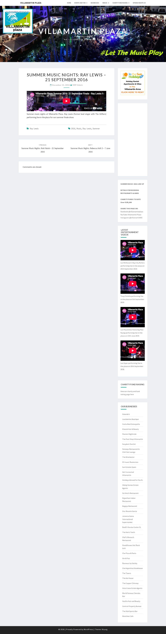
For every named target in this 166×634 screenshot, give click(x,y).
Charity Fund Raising (120, 3)
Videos (104, 3)
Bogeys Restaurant (129, 506)
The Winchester (128, 457)
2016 (73, 128)
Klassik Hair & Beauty (130, 429)
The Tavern (126, 573)
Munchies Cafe (127, 616)
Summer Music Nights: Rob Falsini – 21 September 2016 (42, 148)
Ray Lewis (34, 128)
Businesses (95, 3)
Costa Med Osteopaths (131, 424)
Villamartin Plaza (30, 2)
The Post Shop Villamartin (132, 439)
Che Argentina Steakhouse (132, 568)
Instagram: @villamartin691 (131, 218)
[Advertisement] (132, 139)
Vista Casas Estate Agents (132, 588)
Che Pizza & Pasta (129, 553)
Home (69, 3)
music (78, 128)
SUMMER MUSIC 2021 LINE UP (132, 184)
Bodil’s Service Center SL (131, 527)
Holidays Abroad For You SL (132, 480)
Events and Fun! (80, 3)
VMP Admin (77, 85)
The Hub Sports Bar (129, 611)
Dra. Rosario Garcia (129, 511)
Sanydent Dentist (129, 444)
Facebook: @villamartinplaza (131, 211)
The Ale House (127, 578)
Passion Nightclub (129, 434)
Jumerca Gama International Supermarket (128, 519)
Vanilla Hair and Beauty (131, 601)
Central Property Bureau (131, 606)
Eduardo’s (126, 414)
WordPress (88, 629)
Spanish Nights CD (139, 3)
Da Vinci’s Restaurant (130, 493)
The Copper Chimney (130, 583)
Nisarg (105, 629)
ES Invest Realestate (130, 462)
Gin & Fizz (126, 558)
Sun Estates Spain (129, 467)
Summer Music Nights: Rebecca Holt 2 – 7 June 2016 (90, 148)
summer (96, 128)
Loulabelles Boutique (130, 419)
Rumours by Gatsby (129, 563)
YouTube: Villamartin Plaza (130, 214)
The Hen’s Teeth (128, 532)
